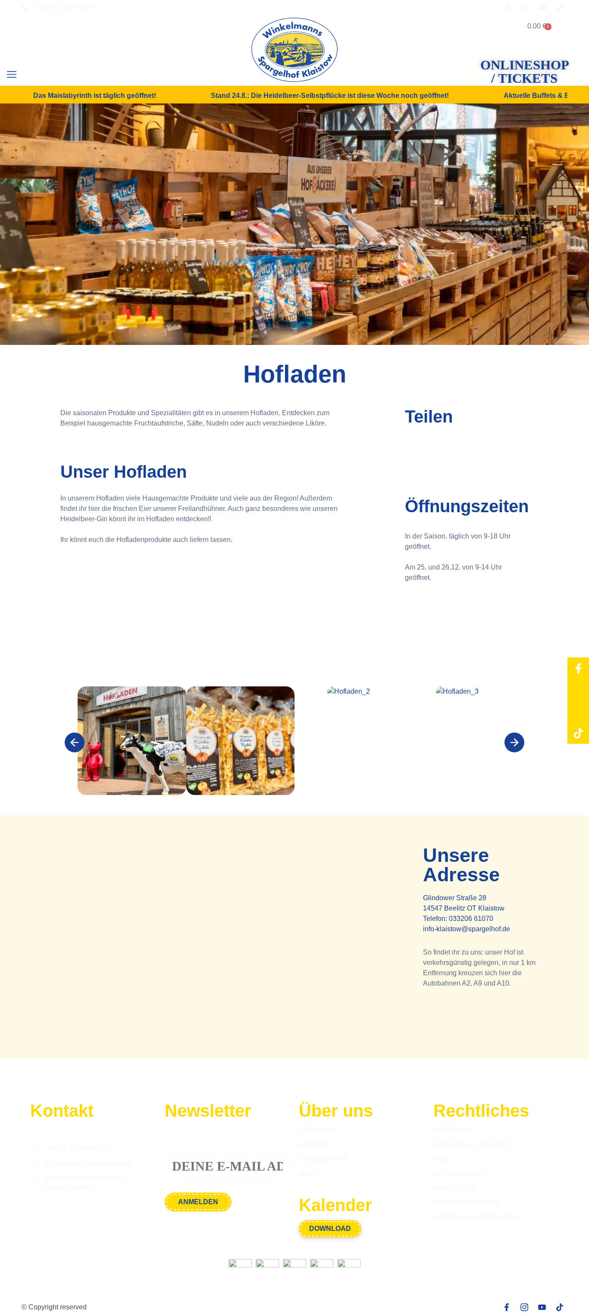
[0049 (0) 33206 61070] (25, 8)
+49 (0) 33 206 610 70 (79, 1148)
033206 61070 (471, 918)
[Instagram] (578, 690)
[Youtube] (578, 711)
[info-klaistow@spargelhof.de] (34, 1163)
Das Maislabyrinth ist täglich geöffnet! (94, 96)
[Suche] (40, 75)
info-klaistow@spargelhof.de (466, 929)
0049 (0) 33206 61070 (64, 7)
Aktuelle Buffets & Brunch (546, 96)
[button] (11, 75)
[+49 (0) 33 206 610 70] (34, 1148)
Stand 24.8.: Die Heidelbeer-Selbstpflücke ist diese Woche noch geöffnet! (330, 96)
